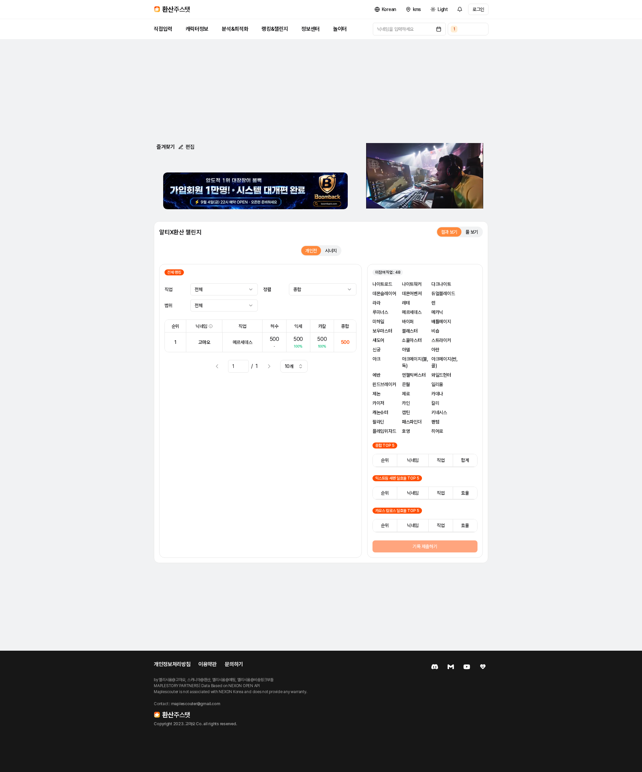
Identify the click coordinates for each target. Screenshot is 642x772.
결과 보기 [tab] (449, 232)
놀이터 (340, 29)
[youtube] (466, 666)
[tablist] (459, 232)
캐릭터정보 (197, 29)
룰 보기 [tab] (471, 232)
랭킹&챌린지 (274, 29)
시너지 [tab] (331, 250)
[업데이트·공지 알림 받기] (460, 9)
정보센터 (310, 29)
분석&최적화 (235, 29)
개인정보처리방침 (172, 664)
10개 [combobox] (289, 366)
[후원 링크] (482, 666)
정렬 (267, 289)
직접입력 (163, 29)
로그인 (478, 9)
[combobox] (224, 289)
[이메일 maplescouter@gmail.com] (450, 666)
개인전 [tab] (311, 250)
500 (345, 342)
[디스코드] (434, 666)
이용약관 (207, 664)
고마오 (204, 342)
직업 (168, 289)
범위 (168, 305)
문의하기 (234, 664)
